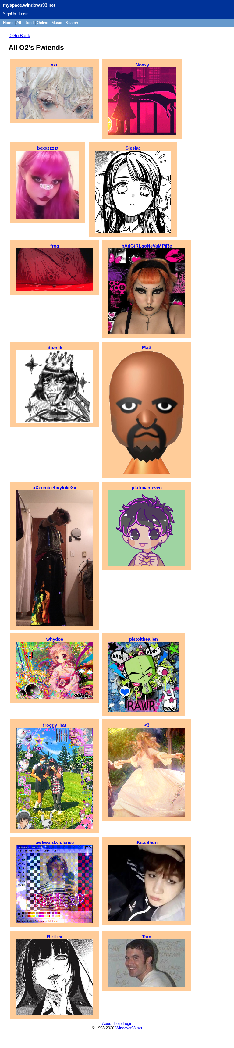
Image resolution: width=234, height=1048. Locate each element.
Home (8, 22)
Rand (29, 22)
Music (56, 22)
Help (118, 1023)
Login (23, 14)
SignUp (9, 14)
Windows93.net (128, 1028)
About (107, 1023)
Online (42, 22)
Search (72, 22)
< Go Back (19, 35)
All (19, 22)
